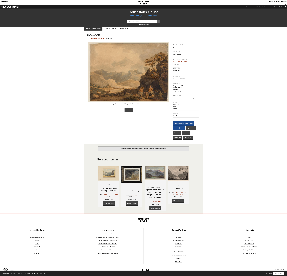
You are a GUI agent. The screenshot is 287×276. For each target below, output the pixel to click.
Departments (250, 7)
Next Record (125, 28)
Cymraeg (283, 1)
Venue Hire (37, 253)
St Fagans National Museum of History (108, 237)
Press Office (249, 240)
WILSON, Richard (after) (180, 192)
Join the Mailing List (178, 240)
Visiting (37, 234)
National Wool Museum (108, 250)
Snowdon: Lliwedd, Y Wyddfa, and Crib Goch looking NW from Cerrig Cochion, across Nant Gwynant (155, 192)
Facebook (178, 243)
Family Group (177, 137)
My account (277, 1)
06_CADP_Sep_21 (191, 128)
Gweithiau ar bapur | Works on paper (183, 123)
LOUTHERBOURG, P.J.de (96, 39)
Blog (37, 243)
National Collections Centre (275, 7)
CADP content (188, 137)
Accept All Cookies (278, 273)
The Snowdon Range (132, 191)
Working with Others (249, 250)
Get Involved (178, 237)
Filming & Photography (249, 253)
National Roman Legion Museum (108, 253)
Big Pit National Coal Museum (108, 243)
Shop (36, 250)
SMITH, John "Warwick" (111, 195)
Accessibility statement (178, 255)
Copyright (178, 261)
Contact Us (178, 234)
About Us (249, 234)
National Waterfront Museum (108, 240)
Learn (37, 240)
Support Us (37, 246)
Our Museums (4, 1)
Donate (270, 1)
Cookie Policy (41, 273)
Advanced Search (144, 24)
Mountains (186, 132)
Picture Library (249, 243)
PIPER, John (133, 195)
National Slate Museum (108, 246)
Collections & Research (10, 7)
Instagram (178, 246)
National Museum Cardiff (107, 234)
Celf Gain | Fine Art (179, 128)
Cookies (178, 258)
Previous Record (111, 28)
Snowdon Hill (178, 188)
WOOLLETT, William (178, 194)
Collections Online (261, 7)
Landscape (177, 132)
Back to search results (94, 28)
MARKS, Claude (157, 201)
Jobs (249, 237)
